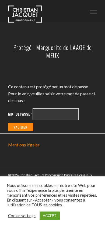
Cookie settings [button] (22, 215)
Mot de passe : (20, 114)
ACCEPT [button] (50, 215)
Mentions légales (24, 144)
